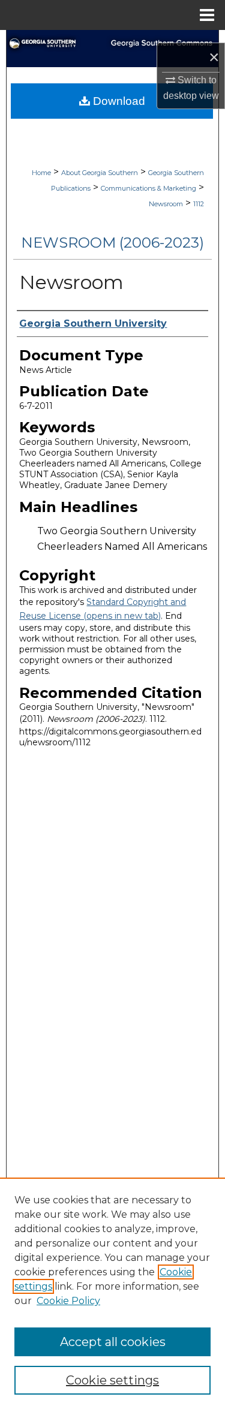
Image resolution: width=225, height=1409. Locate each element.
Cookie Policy (68, 1300)
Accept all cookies (113, 1342)
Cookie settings (112, 1380)
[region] (112, 1293)
